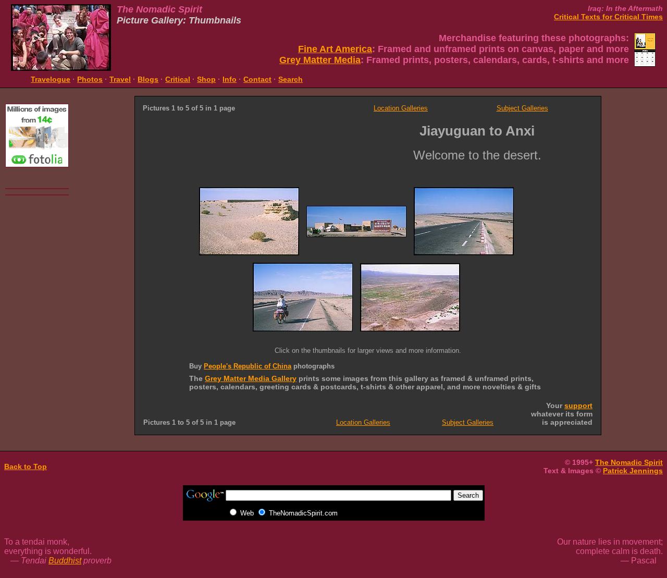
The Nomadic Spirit (629, 462)
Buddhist (64, 560)
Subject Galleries (522, 108)
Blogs (148, 79)
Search (290, 79)
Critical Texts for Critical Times (608, 17)
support (578, 405)
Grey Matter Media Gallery (251, 378)
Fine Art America (335, 49)
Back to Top (25, 466)
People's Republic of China (247, 366)
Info (230, 79)
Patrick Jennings (633, 470)
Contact (257, 79)
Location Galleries (401, 108)
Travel (120, 79)
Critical (177, 79)
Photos (90, 79)
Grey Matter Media (320, 60)
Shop (206, 79)
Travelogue (50, 79)
